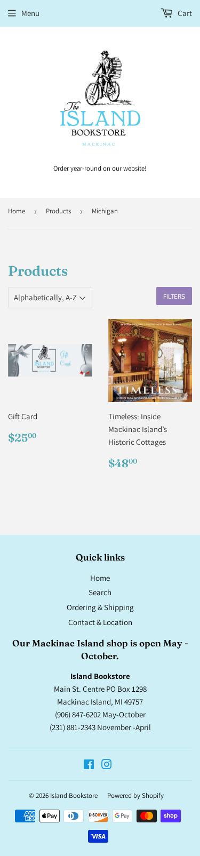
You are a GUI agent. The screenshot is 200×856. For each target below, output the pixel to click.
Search (100, 592)
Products (58, 210)
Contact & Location (100, 622)
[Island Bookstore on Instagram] (106, 766)
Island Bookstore (74, 795)
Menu (30, 13)
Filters (174, 296)
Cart (184, 13)
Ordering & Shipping (100, 607)
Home (16, 210)
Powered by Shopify (135, 795)
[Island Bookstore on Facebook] (88, 766)
